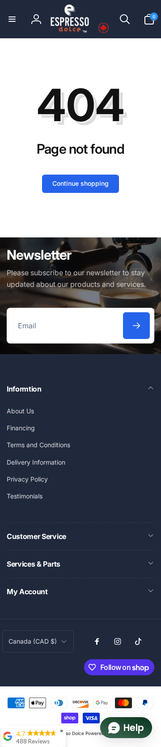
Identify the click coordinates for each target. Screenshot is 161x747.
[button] (12, 19)
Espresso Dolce (67, 733)
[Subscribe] (136, 325)
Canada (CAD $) (32, 641)
